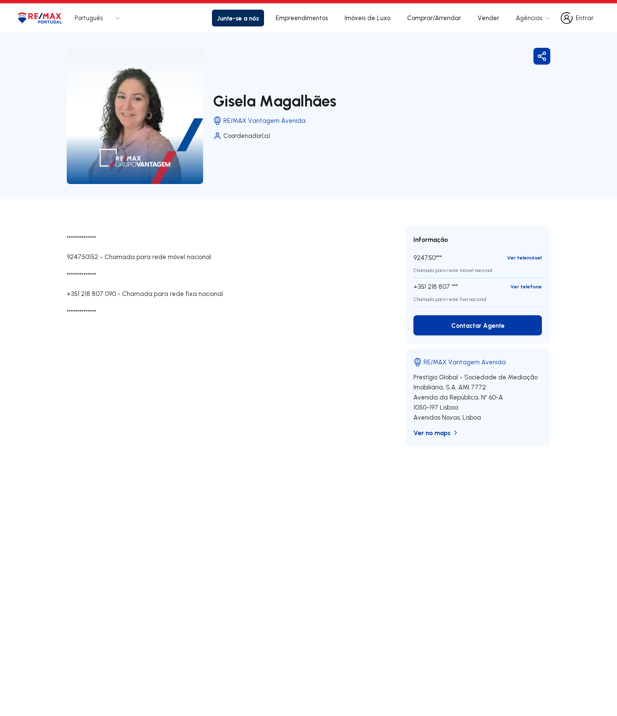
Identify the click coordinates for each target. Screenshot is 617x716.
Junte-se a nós (238, 18)
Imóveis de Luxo (367, 18)
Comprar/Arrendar (434, 18)
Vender (488, 18)
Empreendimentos (302, 18)
